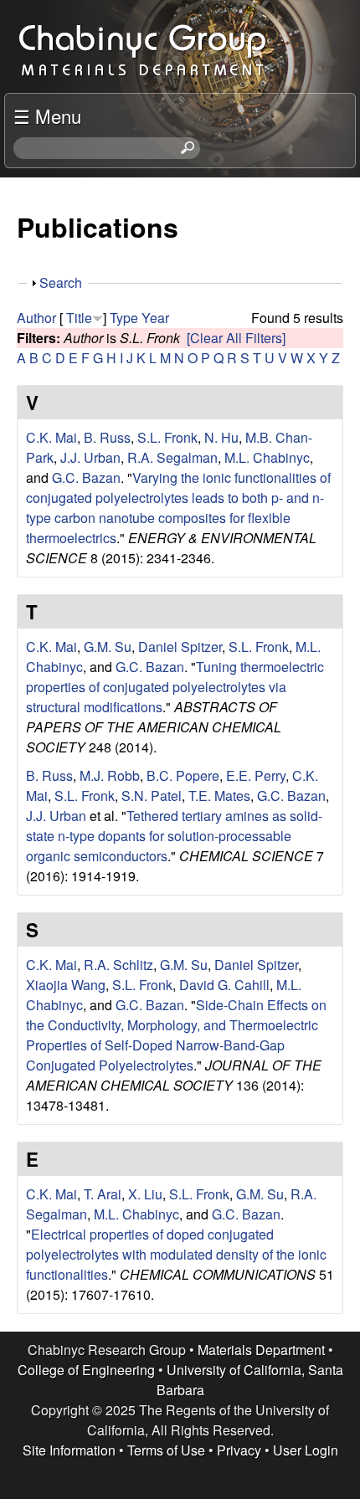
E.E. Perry (255, 775)
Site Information (69, 1450)
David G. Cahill (224, 984)
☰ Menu (47, 115)
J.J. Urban (90, 457)
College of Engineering (86, 1369)
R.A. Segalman (172, 457)
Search (60, 282)
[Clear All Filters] (236, 337)
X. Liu (145, 1194)
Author (36, 317)
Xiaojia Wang (65, 984)
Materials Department (261, 1349)
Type (124, 317)
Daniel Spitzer (180, 646)
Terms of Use (166, 1450)
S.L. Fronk (167, 437)
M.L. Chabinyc (267, 457)
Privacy (239, 1450)
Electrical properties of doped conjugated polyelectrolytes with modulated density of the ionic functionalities (176, 1254)
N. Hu (221, 437)
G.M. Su (107, 646)
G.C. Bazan (86, 477)
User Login (305, 1450)
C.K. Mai (51, 437)
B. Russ (107, 437)
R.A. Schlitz (118, 964)
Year (155, 317)
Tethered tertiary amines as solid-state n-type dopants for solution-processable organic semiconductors (174, 835)
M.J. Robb (110, 775)
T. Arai (102, 1194)
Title (79, 317)
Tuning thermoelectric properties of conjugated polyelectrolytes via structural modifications (175, 686)
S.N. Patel (151, 795)
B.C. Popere (183, 775)
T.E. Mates (219, 795)
